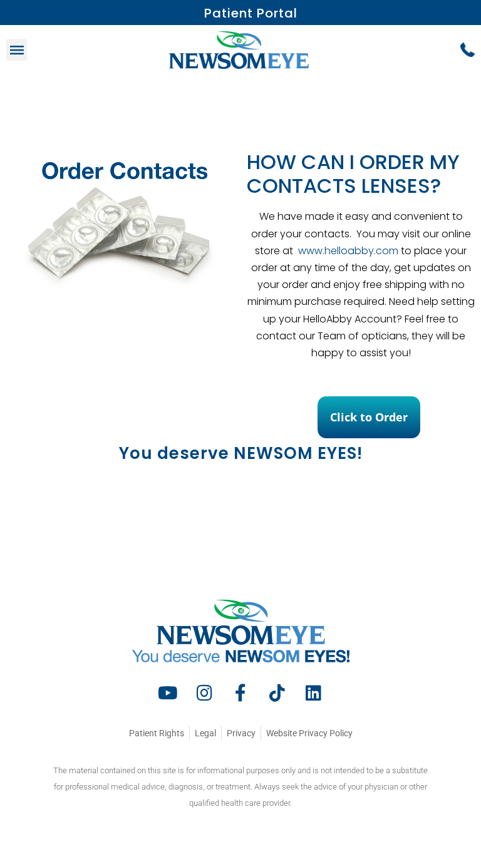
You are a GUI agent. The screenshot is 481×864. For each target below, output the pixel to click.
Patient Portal (250, 13)
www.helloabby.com (347, 251)
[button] (16, 50)
